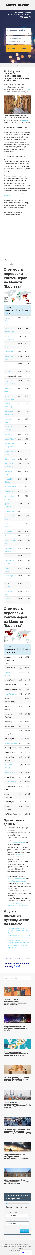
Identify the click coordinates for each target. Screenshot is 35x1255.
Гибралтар (8, 434)
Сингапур (7, 556)
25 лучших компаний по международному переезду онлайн (16, 1028)
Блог (6, 1245)
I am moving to (10, 1220)
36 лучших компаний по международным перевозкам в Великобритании (17, 1182)
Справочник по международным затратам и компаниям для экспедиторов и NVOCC (17, 1104)
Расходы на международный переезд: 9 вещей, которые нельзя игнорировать (16, 1079)
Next (24, 1231)
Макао (6, 536)
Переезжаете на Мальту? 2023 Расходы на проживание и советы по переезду (18, 937)
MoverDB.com (17, 4)
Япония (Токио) (10, 491)
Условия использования (25, 1247)
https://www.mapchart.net (16, 842)
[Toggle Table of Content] (10, 263)
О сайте (11, 1245)
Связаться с (19, 1245)
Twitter (21, 1248)
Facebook (15, 1248)
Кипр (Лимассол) (10, 694)
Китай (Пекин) (9, 371)
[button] (22, 310)
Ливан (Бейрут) (10, 782)
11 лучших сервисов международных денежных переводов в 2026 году (16, 1053)
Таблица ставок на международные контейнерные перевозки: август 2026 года (15, 1002)
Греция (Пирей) (10, 439)
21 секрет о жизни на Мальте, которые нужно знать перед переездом (18, 945)
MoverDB (19, 854)
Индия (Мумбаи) (10, 459)
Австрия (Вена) (9, 351)
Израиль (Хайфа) (10, 743)
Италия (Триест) (10, 487)
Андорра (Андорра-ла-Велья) (9, 321)
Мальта (25, 120)
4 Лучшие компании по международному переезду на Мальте (18, 930)
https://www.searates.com (16, 879)
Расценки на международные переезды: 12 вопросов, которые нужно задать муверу (17, 1131)
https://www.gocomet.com (16, 881)
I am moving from (11, 1212)
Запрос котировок (18, 48)
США (6, 583)
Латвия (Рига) (9, 511)
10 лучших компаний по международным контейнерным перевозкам (16, 1156)
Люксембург (9, 531)
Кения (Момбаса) (10, 772)
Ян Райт (27, 89)
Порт (7, 313)
